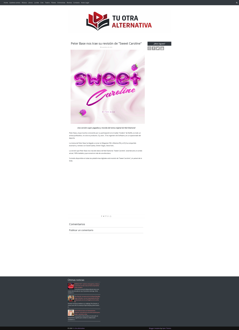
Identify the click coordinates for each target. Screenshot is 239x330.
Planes (53, 3)
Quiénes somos (14, 3)
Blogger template (154, 328)
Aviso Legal (85, 3)
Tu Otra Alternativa (78, 328)
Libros (30, 3)
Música (24, 3)
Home (6, 3)
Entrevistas (61, 3)
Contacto (76, 3)
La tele (36, 3)
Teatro (47, 3)
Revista (69, 3)
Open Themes (166, 328)
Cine (41, 3)
